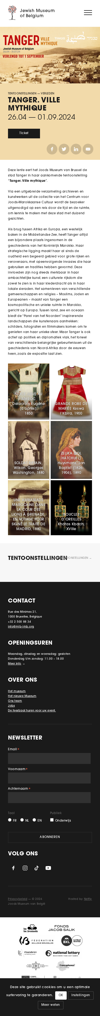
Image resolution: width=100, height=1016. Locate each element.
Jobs (11, 705)
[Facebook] (52, 149)
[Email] (88, 149)
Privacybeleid (17, 899)
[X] (64, 149)
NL (27, 820)
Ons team (15, 701)
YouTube (48, 868)
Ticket (23, 133)
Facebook (13, 868)
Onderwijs (63, 820)
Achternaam (19, 790)
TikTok (36, 868)
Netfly (88, 899)
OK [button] (61, 995)
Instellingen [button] (80, 995)
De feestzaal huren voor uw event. (32, 710)
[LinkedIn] (76, 149)
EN (40, 820)
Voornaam (18, 770)
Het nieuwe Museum (22, 696)
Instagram (25, 868)
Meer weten (50, 1005)
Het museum (17, 691)
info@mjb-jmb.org (21, 626)
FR (15, 820)
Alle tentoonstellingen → (72, 558)
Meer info (14, 663)
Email (14, 750)
